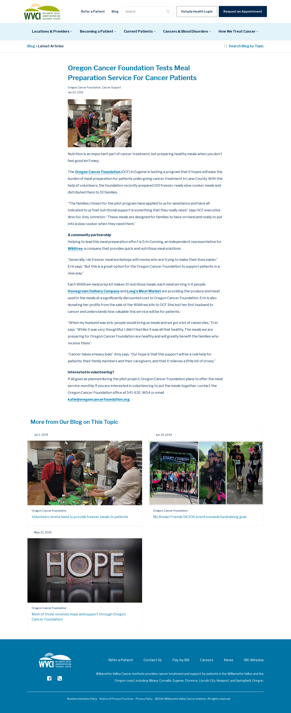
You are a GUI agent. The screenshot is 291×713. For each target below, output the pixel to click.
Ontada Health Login (197, 11)
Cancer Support (111, 87)
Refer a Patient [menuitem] (120, 660)
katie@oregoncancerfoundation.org (99, 399)
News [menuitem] (228, 660)
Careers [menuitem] (206, 660)
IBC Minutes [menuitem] (254, 660)
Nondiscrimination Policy (82, 698)
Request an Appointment (242, 11)
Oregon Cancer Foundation (84, 87)
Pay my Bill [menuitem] (180, 660)
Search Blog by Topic (246, 46)
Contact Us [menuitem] (153, 660)
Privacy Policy (144, 698)
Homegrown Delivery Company (94, 291)
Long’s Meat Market (144, 291)
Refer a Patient (93, 11)
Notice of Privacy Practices (116, 698)
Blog (115, 11)
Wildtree (75, 249)
